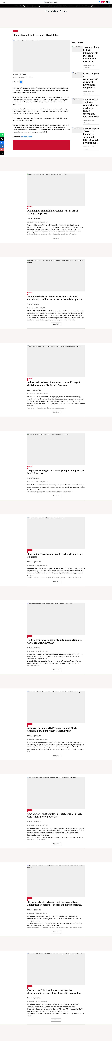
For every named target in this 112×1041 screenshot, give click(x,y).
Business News (26, 137)
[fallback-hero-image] (77, 49)
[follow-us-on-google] (21, 82)
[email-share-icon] (2, 150)
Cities (50, 6)
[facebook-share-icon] (2, 143)
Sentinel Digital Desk (19, 74)
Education (85, 6)
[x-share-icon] (2, 139)
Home (16, 6)
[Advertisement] (56, 21)
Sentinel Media (67, 6)
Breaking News (31, 6)
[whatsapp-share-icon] (2, 136)
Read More (56, 238)
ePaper (3, 2)
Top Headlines (42, 6)
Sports (77, 6)
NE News (57, 6)
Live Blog (22, 6)
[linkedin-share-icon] (2, 147)
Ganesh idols (77, 747)
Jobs (92, 6)
